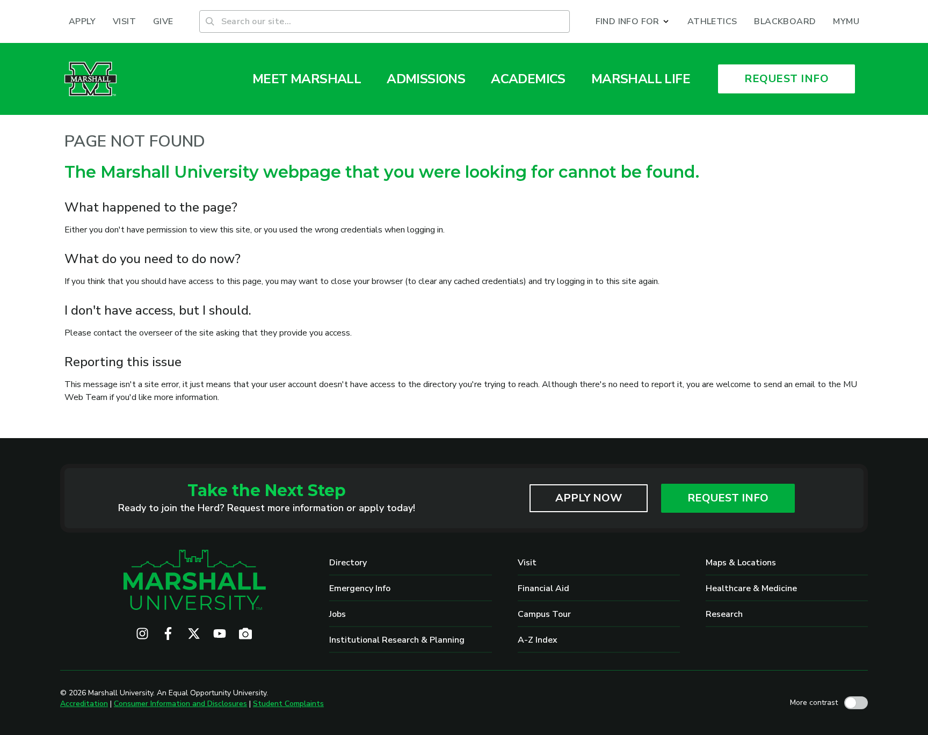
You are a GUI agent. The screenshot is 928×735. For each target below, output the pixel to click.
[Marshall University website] (90, 79)
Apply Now (588, 498)
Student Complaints (288, 703)
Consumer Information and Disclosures (180, 703)
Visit (527, 563)
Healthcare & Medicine (751, 588)
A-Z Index (537, 640)
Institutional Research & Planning (397, 640)
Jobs (337, 614)
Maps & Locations (741, 563)
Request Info (728, 498)
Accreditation (84, 703)
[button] (633, 21)
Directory (348, 563)
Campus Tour (544, 614)
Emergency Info (359, 588)
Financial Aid (543, 588)
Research (724, 614)
